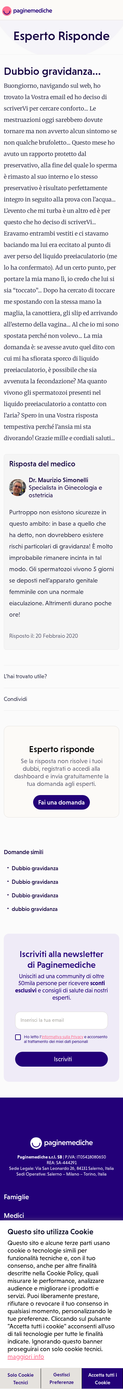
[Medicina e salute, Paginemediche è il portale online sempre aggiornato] (26, 11)
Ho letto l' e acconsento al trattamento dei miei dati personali (66, 1039)
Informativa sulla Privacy (62, 1036)
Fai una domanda (61, 802)
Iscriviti (63, 1059)
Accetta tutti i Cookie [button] (102, 1378)
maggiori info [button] (26, 1356)
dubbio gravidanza (35, 909)
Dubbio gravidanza (35, 868)
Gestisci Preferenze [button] (62, 1378)
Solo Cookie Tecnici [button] (21, 1378)
